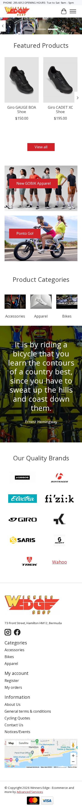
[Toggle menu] (72, 11)
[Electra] (22, 499)
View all (41, 146)
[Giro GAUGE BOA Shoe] (22, 80)
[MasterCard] (33, 801)
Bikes (67, 316)
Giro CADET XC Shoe (60, 109)
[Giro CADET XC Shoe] (60, 80)
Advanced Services (30, 792)
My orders (13, 687)
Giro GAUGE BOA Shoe (21, 109)
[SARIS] (22, 541)
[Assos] (22, 478)
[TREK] (30, 562)
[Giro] (22, 520)
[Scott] (59, 541)
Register (12, 680)
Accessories (15, 316)
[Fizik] (59, 499)
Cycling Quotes (17, 718)
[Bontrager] (59, 478)
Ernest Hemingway (41, 421)
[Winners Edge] (17, 11)
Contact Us (14, 724)
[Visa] (47, 801)
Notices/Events (17, 731)
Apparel (41, 316)
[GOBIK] (59, 520)
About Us (12, 704)
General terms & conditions (28, 711)
